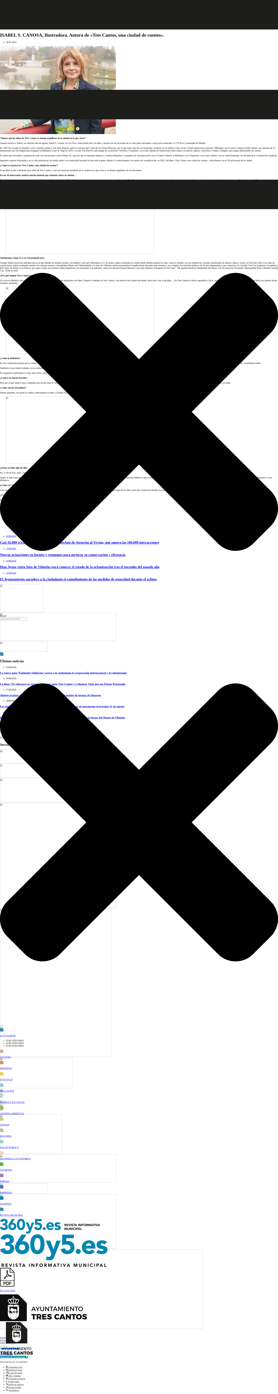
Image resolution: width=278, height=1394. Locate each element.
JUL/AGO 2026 (7, 1290)
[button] (14, 1357)
